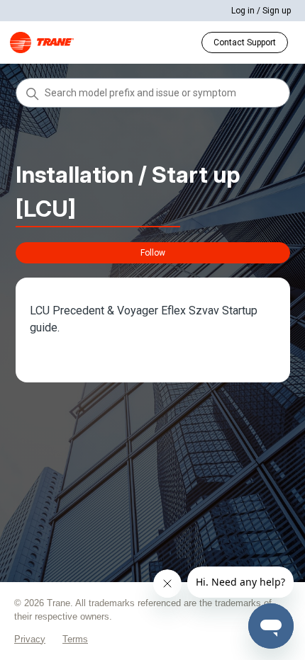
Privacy (29, 639)
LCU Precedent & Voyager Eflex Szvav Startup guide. (143, 319)
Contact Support (245, 42)
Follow (152, 253)
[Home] (42, 42)
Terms (75, 639)
